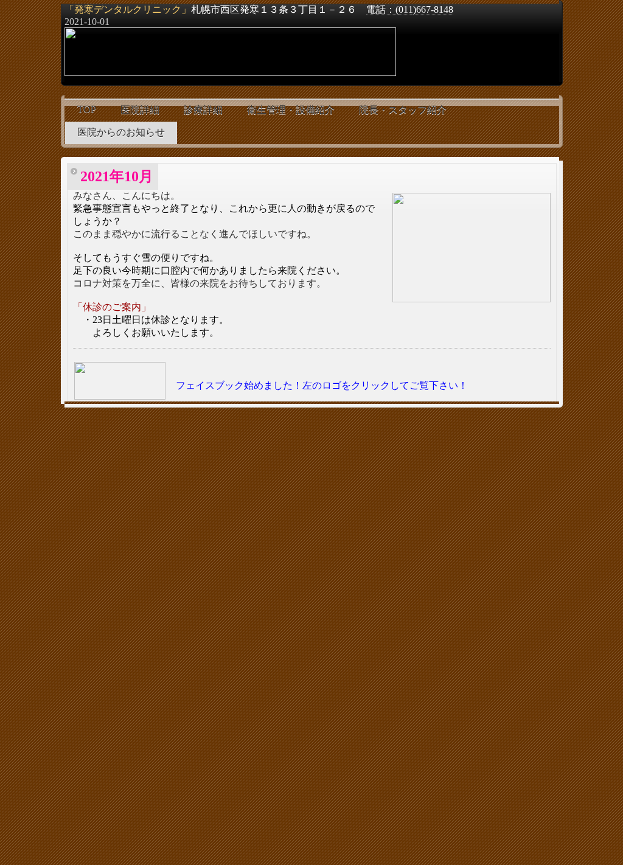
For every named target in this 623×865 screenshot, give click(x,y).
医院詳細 (139, 110)
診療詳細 (203, 110)
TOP (86, 109)
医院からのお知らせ (121, 132)
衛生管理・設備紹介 (291, 110)
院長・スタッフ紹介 (403, 110)
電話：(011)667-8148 (409, 9)
